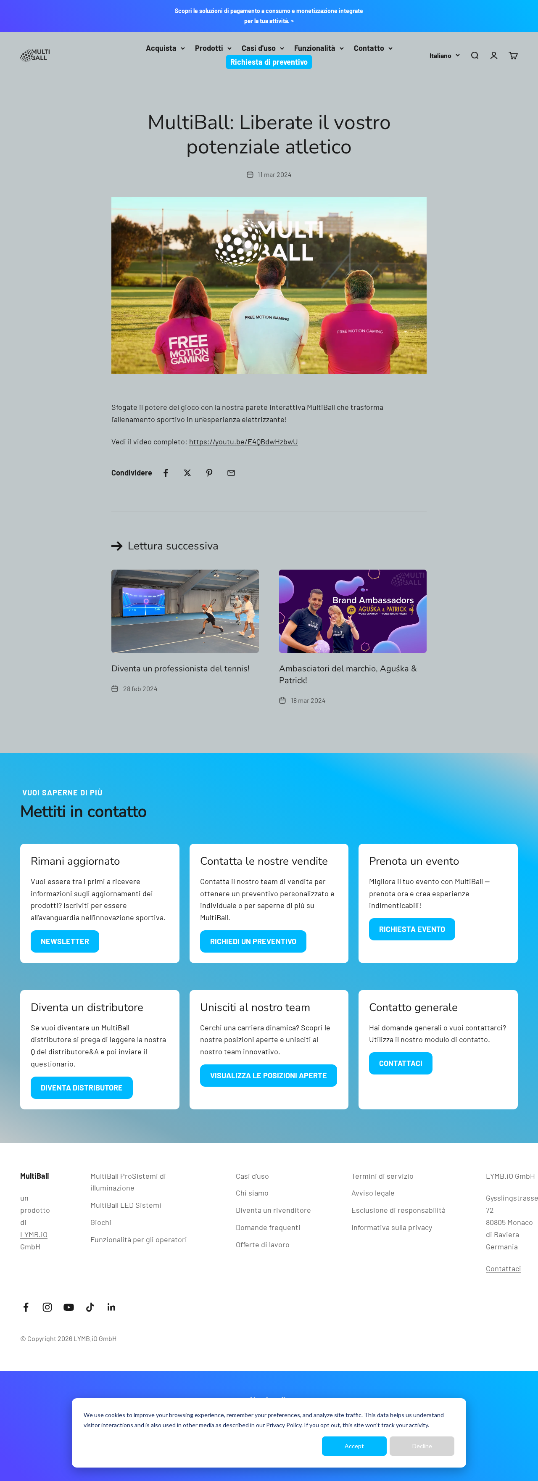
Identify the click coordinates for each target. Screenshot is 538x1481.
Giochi (100, 1222)
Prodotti (209, 48)
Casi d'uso (259, 48)
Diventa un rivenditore (273, 1209)
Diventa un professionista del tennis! (180, 668)
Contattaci (503, 1268)
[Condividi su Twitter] (187, 473)
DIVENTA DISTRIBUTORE (82, 1087)
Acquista (161, 48)
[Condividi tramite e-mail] (231, 473)
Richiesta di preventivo (269, 61)
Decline (422, 1445)
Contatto (369, 48)
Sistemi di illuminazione (128, 1182)
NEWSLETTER (65, 941)
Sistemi (125, 1204)
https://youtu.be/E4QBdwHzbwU (243, 441)
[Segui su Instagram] (47, 1307)
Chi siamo (252, 1192)
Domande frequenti (268, 1227)
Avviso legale (373, 1192)
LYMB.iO (33, 1234)
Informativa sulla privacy (391, 1227)
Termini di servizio (382, 1175)
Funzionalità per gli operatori (138, 1239)
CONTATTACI (400, 1063)
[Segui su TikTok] (90, 1307)
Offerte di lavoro (263, 1244)
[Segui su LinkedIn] (111, 1307)
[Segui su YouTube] (68, 1307)
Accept (354, 1445)
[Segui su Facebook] (26, 1307)
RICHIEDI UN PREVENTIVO (253, 941)
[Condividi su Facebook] (165, 473)
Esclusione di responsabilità (398, 1209)
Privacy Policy (283, 1424)
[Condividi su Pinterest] (209, 473)
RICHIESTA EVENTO (412, 929)
